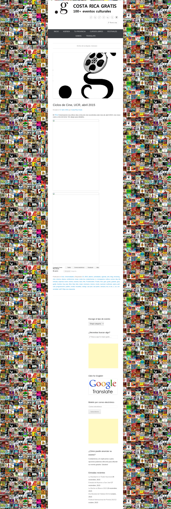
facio (80, 281)
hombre (59, 284)
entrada (55, 281)
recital (73, 286)
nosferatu (109, 284)
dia (119, 279)
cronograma (101, 279)
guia (118, 281)
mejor (81, 284)
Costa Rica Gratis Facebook (91, 17)
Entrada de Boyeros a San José (99, 482)
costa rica (82, 279)
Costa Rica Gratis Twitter (95, 17)
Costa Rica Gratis (76, 110)
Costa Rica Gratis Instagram (116, 17)
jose (67, 284)
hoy (64, 284)
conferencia (70, 279)
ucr (116, 286)
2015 (86, 276)
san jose (90, 286)
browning (117, 276)
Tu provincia (80, 31)
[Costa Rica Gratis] (85, 8)
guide (54, 284)
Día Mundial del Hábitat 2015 (98, 494)
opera (115, 284)
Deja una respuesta (69, 289)
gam (105, 281)
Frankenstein (90, 281)
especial (61, 281)
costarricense (90, 279)
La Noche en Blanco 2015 (97, 488)
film (84, 281)
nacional (102, 284)
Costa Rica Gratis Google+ (99, 17)
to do (110, 286)
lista (74, 284)
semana (102, 286)
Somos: (79, 36)
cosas (76, 279)
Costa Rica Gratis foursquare (108, 17)
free (101, 281)
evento (71, 281)
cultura (107, 279)
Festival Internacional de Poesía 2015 (101, 500)
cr (95, 279)
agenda (104, 276)
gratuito (113, 281)
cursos (113, 279)
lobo (77, 284)
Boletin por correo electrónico (101, 402)
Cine (62, 276)
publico (68, 286)
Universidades (69, 276)
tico (107, 286)
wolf (60, 289)
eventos (76, 281)
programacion (60, 286)
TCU (56, 115)
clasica (64, 279)
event (66, 281)
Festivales (112, 31)
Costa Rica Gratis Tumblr (112, 17)
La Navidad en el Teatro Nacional (100, 477)
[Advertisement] (103, 356)
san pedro (96, 286)
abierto (91, 276)
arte (108, 276)
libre (70, 284)
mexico (92, 284)
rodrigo (84, 286)
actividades (97, 276)
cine (54, 279)
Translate (91, 36)
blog (111, 276)
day (116, 279)
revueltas (78, 286)
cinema (58, 279)
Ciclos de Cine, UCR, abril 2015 (74, 105)
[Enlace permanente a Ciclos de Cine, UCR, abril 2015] (87, 75)
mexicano (87, 284)
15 (83, 276)
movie (97, 284)
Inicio (56, 31)
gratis (109, 281)
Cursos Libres (96, 31)
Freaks (97, 281)
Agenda (66, 31)
